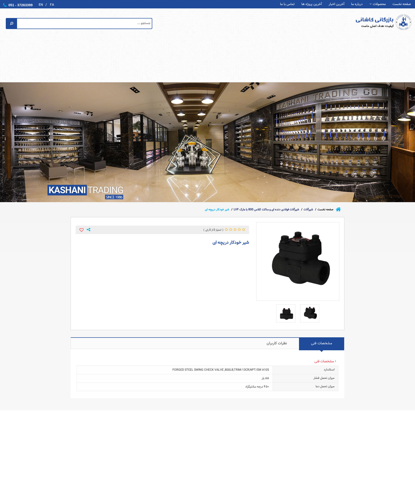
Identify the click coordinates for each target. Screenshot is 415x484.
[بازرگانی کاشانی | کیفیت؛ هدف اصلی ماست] (374, 22)
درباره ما (357, 4)
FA (52, 5)
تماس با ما (287, 4)
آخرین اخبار (336, 4)
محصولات (379, 4)
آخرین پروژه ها (311, 4)
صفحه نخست (401, 4)
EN (41, 5)
